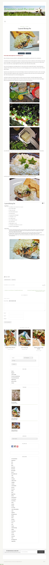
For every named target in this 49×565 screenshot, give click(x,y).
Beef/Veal (13, 467)
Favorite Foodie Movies (15, 376)
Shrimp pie (13, 279)
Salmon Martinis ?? (14, 430)
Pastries (12, 519)
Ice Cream (13, 507)
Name (5, 313)
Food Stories (13, 499)
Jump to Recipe (21, 53)
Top (44, 561)
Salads (12, 529)
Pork (12, 524)
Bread (12, 472)
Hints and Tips (13, 381)
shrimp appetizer (7, 279)
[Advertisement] (24, 267)
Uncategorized (14, 539)
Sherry (13, 284)
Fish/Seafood (13, 497)
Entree (12, 495)
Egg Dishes (13, 494)
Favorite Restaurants (15, 377)
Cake (12, 475)
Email (5, 315)
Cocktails (13, 478)
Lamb (12, 510)
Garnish (12, 504)
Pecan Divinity (13, 402)
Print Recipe (28, 53)
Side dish (13, 536)
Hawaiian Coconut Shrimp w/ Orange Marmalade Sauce (14, 290)
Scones (12, 534)
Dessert (12, 487)
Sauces (12, 532)
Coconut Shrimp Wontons (10, 347)
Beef (12, 465)
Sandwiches (13, 531)
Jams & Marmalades (15, 509)
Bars (12, 462)
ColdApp (26, 26)
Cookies (12, 484)
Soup (12, 537)
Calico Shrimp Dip (24, 347)
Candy (12, 477)
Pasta (12, 517)
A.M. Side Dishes (14, 458)
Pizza (12, 522)
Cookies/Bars (13, 485)
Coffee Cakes (13, 480)
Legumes (13, 512)
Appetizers (22, 26)
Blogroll (12, 372)
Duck (12, 492)
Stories (12, 382)
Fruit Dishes (13, 500)
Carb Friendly (13, 374)
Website (5, 318)
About (12, 371)
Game (12, 502)
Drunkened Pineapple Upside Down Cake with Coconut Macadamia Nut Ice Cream (36, 291)
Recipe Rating (6, 300)
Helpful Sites (13, 379)
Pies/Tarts (13, 521)
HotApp (12, 505)
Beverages (13, 470)
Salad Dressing (14, 527)
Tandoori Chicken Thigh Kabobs (38, 348)
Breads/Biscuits (14, 473)
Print (44, 203)
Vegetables (13, 541)
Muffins (12, 515)
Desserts (13, 489)
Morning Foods (14, 514)
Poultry (12, 526)
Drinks (12, 490)
